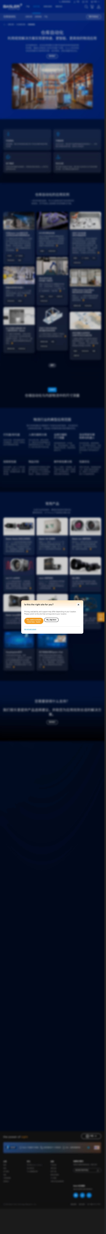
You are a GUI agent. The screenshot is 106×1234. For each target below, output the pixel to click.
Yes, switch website (34, 621)
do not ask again (30, 629)
